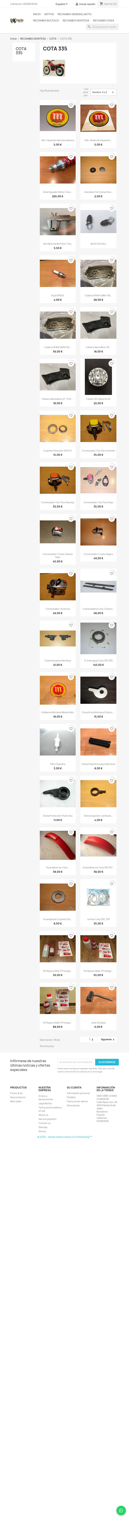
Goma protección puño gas (58, 815)
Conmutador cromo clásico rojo (58, 556)
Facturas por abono (77, 1101)
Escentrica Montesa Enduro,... (98, 712)
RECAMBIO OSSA (103, 20)
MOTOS (49, 14)
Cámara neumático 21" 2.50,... (57, 398)
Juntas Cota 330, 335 (98, 919)
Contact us (45, 1123)
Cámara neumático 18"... (98, 347)
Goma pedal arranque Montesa (98, 764)
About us (43, 1114)
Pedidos (71, 1097)
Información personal (78, 1093)
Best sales (15, 1101)
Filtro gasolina (57, 764)
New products (17, 1097)
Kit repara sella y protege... (57, 970)
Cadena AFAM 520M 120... (57, 347)
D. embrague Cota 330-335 (98, 660)
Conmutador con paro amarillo (98, 450)
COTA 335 (21, 51)
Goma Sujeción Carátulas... (98, 815)
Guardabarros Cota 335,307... (98, 867)
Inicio (37, 14)
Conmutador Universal (58, 608)
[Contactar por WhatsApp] (121, 1510)
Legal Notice (45, 1103)
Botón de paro (98, 243)
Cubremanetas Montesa (58, 660)
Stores (42, 1131)
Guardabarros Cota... (57, 867)
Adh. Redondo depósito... (98, 140)
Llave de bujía (98, 1022)
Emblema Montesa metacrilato (57, 712)
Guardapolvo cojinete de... (57, 919)
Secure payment (47, 1118)
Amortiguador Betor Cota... (57, 192)
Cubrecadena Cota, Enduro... (98, 608)
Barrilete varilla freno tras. (57, 243)
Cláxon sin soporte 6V (98, 398)
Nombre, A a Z (103, 92)
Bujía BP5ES (57, 295)
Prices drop (16, 1093)
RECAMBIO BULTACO (46, 20)
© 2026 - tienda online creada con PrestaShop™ (64, 1137)
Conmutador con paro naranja (57, 502)
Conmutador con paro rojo (98, 502)
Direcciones (73, 1105)
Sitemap (43, 1127)
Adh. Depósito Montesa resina (57, 140)
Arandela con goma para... (98, 192)
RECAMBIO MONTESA (76, 20)
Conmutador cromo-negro (98, 554)
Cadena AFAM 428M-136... (98, 295)
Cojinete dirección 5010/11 (57, 450)
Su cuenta (74, 1087)
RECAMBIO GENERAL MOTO (75, 14)
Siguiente (108, 1039)
